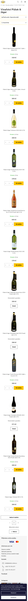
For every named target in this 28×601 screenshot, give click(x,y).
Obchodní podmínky (6, 551)
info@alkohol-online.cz (11, 563)
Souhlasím (13, 597)
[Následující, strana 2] (14, 523)
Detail (14, 306)
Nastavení (13, 593)
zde (19, 589)
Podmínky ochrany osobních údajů (10, 554)
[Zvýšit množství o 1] (13, 62)
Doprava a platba (5, 549)
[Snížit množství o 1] (6, 62)
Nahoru (15, 531)
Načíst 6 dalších (14, 517)
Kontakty (3, 556)
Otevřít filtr (6, 23)
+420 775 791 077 (10, 566)
